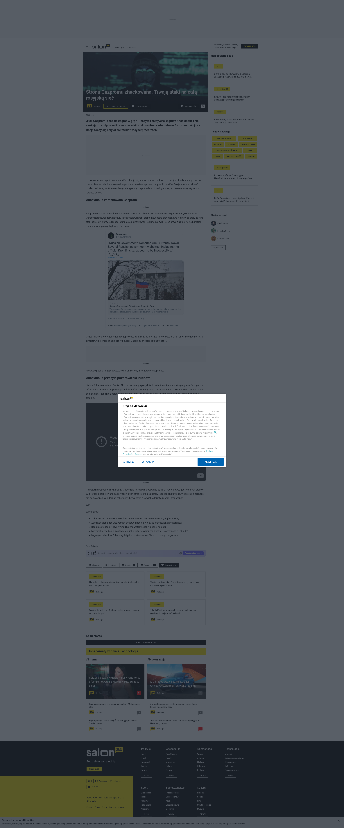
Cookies (138, 454)
